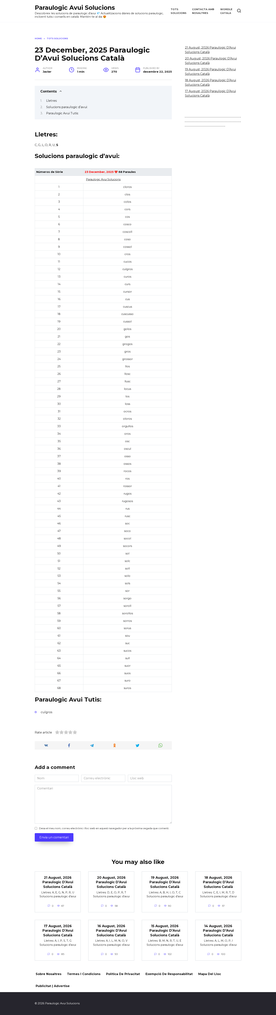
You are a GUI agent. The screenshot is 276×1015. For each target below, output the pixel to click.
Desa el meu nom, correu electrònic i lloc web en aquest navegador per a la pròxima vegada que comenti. (104, 828)
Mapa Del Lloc (209, 974)
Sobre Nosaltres (48, 974)
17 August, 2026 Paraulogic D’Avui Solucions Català (57, 930)
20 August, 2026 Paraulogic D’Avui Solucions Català (111, 882)
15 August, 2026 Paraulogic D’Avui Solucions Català (164, 930)
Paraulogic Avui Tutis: (62, 113)
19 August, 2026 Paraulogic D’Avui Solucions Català (164, 882)
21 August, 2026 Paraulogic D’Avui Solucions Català (57, 882)
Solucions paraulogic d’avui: (66, 107)
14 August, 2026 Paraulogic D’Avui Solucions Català (218, 930)
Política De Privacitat (123, 974)
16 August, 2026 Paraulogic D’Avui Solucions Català (111, 930)
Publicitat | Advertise (53, 986)
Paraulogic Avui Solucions (75, 7)
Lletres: (51, 100)
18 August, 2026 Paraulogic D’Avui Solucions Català (218, 882)
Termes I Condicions (83, 974)
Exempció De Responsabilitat (169, 974)
